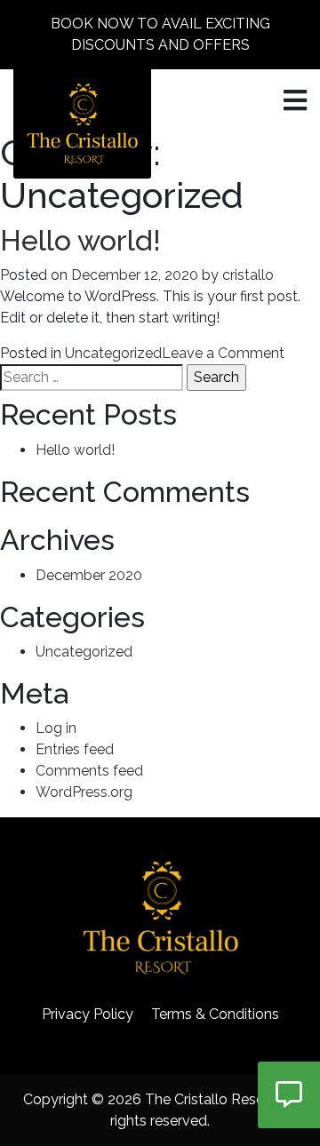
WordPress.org (84, 792)
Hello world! (80, 240)
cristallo (248, 275)
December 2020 (89, 575)
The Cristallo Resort (210, 1099)
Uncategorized (113, 353)
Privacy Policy (87, 1014)
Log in (56, 728)
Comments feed (89, 770)
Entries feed (75, 749)
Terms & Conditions (215, 1014)
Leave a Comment (223, 353)
